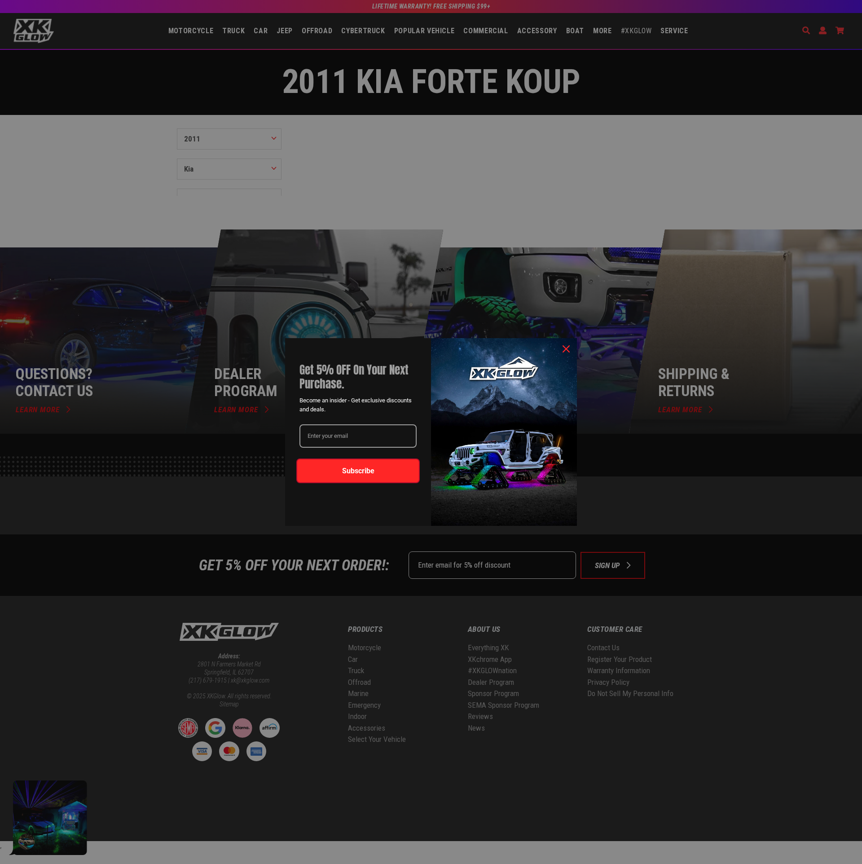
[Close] (566, 349)
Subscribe (358, 471)
